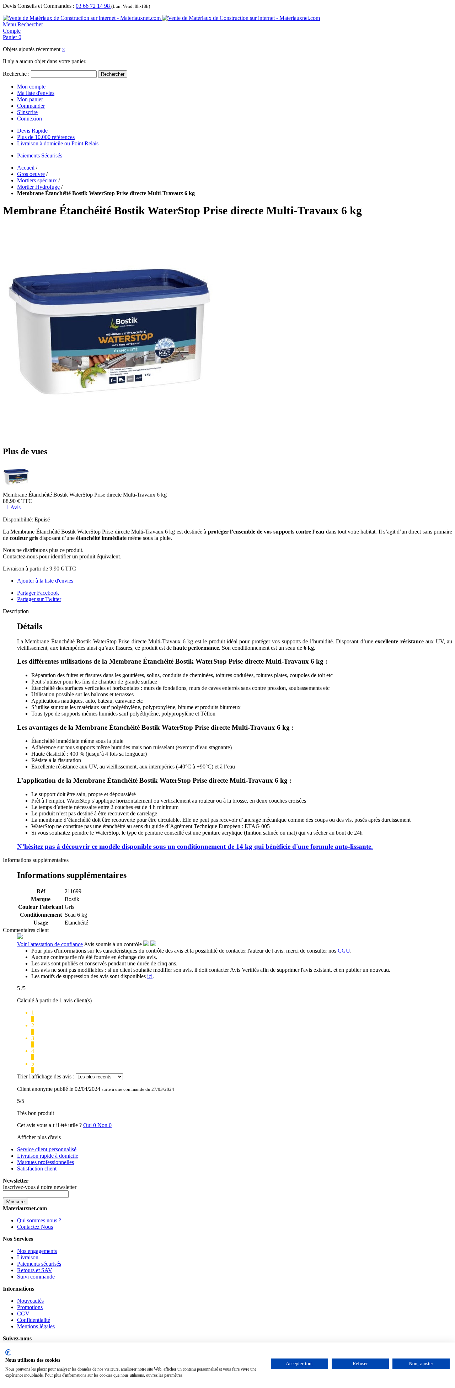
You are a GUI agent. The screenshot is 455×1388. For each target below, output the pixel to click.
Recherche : (16, 74)
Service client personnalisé (46, 1149)
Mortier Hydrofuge (38, 187)
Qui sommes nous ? (39, 1220)
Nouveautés (30, 1301)
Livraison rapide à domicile (47, 1156)
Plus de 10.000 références (46, 137)
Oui (90, 1125)
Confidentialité (33, 1320)
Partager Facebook (38, 593)
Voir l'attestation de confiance (50, 944)
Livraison (27, 1257)
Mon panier (30, 99)
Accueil (25, 168)
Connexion (29, 119)
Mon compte (31, 87)
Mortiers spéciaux (37, 180)
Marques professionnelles (45, 1162)
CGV (23, 1314)
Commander (31, 106)
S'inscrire (27, 112)
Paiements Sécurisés (39, 155)
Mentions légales (36, 1326)
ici (149, 976)
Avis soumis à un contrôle (113, 944)
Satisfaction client (37, 1168)
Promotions (30, 1307)
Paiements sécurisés (39, 1264)
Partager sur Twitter (39, 599)
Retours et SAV (34, 1270)
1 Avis (13, 507)
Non (104, 1125)
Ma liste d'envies (35, 93)
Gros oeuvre (31, 174)
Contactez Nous (35, 1227)
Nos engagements (37, 1251)
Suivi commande (36, 1277)
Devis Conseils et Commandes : (38, 6)
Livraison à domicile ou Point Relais (57, 143)
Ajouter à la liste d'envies (45, 581)
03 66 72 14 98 (93, 6)
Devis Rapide (32, 131)
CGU (344, 951)
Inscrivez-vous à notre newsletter (39, 1187)
